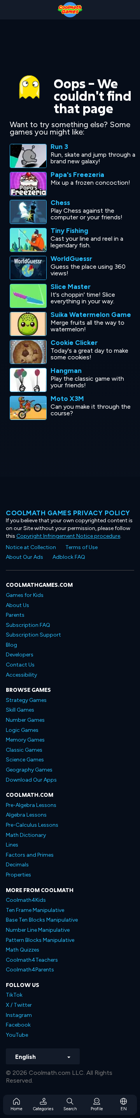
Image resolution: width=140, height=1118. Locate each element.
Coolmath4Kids (26, 900)
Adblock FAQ (68, 557)
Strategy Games (26, 700)
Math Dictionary (26, 835)
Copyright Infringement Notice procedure (68, 536)
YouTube (17, 1035)
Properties (18, 874)
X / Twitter (19, 1005)
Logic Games (22, 730)
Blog (11, 645)
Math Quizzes (22, 950)
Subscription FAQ (28, 625)
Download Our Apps (31, 780)
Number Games (25, 720)
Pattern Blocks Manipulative (40, 940)
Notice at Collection (31, 547)
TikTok (14, 995)
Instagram (19, 1015)
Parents (15, 615)
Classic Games (24, 750)
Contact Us (20, 664)
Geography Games (29, 769)
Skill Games (20, 710)
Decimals (17, 864)
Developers (19, 654)
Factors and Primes (30, 855)
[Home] (70, 9)
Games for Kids (25, 595)
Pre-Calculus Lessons (32, 825)
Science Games (25, 759)
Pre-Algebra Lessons (31, 805)
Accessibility (21, 675)
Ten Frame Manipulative (35, 910)
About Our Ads (24, 557)
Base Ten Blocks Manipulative (42, 920)
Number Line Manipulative (38, 930)
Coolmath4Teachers (32, 960)
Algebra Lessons (26, 815)
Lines (12, 845)
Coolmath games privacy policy (68, 513)
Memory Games (25, 740)
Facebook (18, 1025)
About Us (17, 605)
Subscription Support (33, 635)
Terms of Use (81, 547)
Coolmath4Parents (30, 969)
